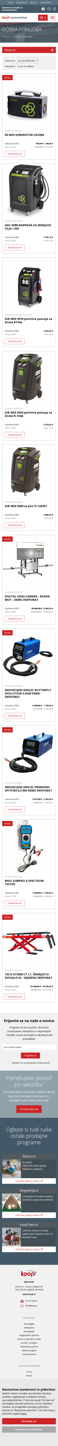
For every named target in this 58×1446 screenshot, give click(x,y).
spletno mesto (27, 1181)
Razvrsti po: (10, 60)
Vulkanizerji (29, 1327)
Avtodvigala (29, 1323)
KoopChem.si (46, 2)
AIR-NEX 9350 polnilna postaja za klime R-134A (28, 414)
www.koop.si (29, 1294)
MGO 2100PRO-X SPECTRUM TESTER (24, 882)
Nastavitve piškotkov (29, 1429)
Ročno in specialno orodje (29, 1339)
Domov (6, 36)
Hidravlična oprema (29, 1346)
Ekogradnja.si (22, 2)
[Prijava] (54, 8)
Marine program (29, 1350)
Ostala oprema (29, 1354)
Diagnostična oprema (29, 1335)
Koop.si (11, 2)
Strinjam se (29, 1421)
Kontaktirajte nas (29, 1109)
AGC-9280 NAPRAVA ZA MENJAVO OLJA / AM (28, 226)
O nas (29, 1371)
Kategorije (10, 49)
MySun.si (34, 2)
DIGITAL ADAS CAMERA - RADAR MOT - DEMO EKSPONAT (27, 598)
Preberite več (15, 153)
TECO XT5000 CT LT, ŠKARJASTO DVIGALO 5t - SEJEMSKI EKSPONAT (28, 976)
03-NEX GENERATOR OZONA (24, 135)
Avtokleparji (29, 1331)
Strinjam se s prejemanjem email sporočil (31, 1062)
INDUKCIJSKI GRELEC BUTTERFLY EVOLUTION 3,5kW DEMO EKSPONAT (28, 693)
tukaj (23, 1413)
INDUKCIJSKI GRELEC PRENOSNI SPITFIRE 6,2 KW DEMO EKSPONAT (28, 788)
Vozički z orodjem (29, 1342)
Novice (29, 1375)
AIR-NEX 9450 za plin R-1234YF (26, 506)
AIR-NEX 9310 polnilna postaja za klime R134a (28, 320)
